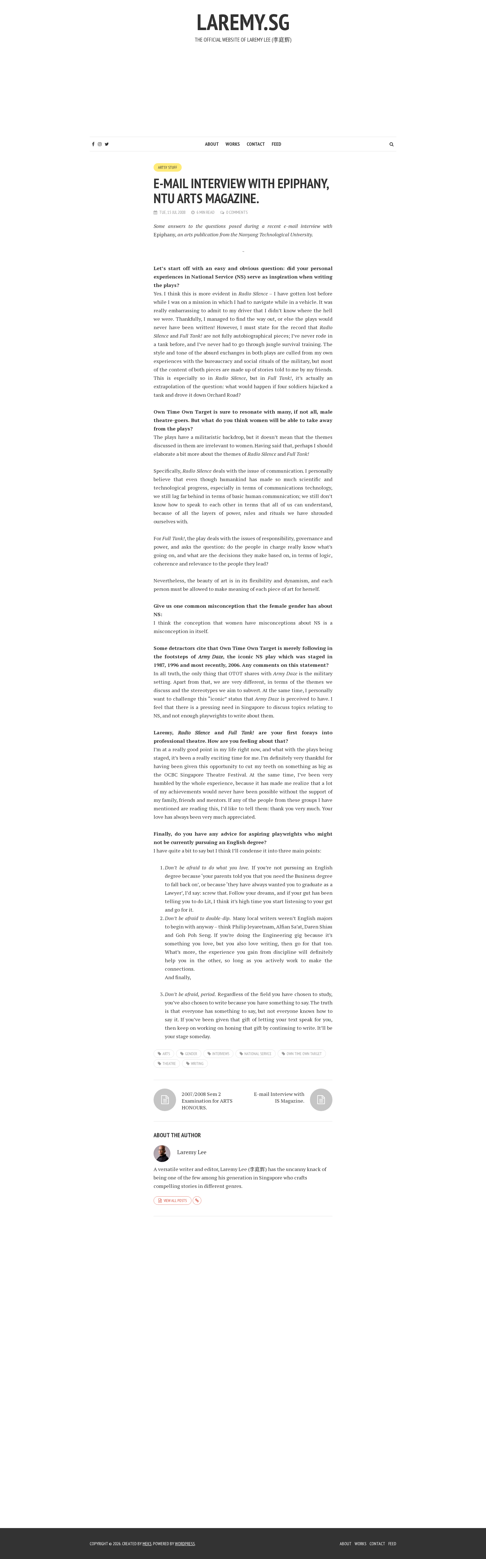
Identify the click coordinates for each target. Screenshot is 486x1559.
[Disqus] (243, 1298)
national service (257, 1053)
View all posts (175, 1200)
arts (166, 1053)
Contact (256, 144)
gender (191, 1053)
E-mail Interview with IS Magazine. (279, 1097)
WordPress (185, 1543)
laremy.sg (243, 21)
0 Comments (237, 212)
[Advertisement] (243, 94)
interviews (220, 1053)
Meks (147, 1543)
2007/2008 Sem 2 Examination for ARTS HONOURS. (207, 1101)
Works (233, 144)
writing (197, 1063)
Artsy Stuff (167, 167)
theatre (169, 1063)
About (212, 144)
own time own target (304, 1053)
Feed (276, 144)
